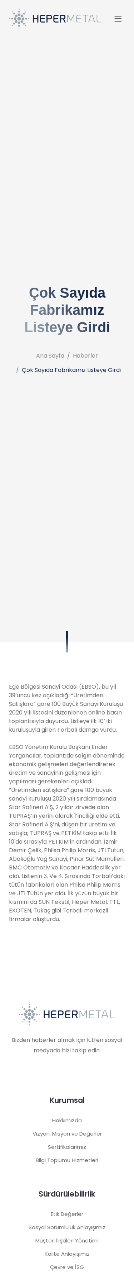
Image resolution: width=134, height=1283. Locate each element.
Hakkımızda (67, 1120)
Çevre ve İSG (67, 1267)
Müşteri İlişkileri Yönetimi (67, 1240)
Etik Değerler (67, 1214)
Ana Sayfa (50, 356)
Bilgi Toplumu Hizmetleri (67, 1160)
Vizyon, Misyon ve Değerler (67, 1133)
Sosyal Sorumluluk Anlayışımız (67, 1227)
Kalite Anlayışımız (67, 1254)
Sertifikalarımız (67, 1147)
